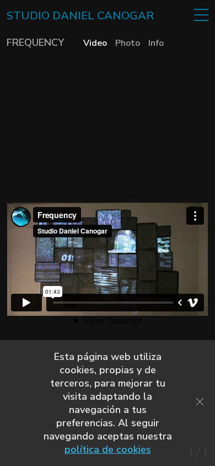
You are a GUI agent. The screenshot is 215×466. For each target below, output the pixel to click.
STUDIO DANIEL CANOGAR (80, 16)
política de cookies (107, 449)
